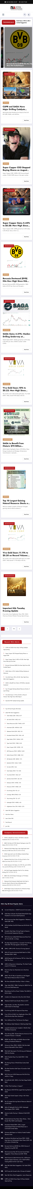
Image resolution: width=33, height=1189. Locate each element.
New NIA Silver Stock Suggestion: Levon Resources (18, 1175)
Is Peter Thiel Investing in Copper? (14, 1086)
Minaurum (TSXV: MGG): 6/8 (14, 787)
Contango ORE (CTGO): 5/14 (14, 794)
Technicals (6, 330)
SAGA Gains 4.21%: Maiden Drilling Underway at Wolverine (16, 335)
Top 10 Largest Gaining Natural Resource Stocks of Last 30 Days (16, 502)
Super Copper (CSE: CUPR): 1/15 (15, 747)
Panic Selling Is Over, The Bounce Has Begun (17, 1020)
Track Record (9, 822)
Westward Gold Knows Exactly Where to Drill (16, 1001)
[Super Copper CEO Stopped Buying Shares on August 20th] (16, 143)
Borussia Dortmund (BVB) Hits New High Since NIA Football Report (15, 64)
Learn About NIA (9, 818)
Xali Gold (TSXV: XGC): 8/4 (13, 719)
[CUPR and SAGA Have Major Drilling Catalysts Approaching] (16, 85)
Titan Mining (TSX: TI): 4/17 (13, 798)
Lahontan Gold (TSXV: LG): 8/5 (14, 779)
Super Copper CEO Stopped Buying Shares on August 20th (16, 168)
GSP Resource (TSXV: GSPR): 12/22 (15, 751)
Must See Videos (9, 814)
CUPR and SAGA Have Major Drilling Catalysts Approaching (14, 108)
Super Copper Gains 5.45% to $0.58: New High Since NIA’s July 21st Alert (16, 224)
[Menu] (3, 15)
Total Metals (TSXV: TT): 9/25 (14, 771)
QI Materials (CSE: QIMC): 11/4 (14, 759)
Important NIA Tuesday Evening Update (14, 609)
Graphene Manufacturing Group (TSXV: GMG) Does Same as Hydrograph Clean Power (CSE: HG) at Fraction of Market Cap (18, 1140)
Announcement (7, 439)
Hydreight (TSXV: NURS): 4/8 (14, 802)
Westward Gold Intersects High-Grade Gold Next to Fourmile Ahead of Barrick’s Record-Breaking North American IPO (15, 883)
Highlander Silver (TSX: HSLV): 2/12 (15, 806)
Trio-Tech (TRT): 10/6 (12, 767)
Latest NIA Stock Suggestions (12, 712)
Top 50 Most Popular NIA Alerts (13, 709)
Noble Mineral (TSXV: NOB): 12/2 (15, 755)
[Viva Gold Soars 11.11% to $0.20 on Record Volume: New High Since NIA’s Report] (16, 533)
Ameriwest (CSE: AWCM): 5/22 (14, 727)
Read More (26, 120)
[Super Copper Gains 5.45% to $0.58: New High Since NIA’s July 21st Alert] (16, 201)
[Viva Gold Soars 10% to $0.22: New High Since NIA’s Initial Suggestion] (16, 368)
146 (14, 629)
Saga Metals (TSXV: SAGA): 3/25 (15, 739)
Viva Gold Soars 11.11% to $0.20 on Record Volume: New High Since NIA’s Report (15, 554)
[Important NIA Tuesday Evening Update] (16, 587)
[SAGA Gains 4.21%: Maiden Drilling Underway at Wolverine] (16, 312)
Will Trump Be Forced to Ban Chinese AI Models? (18, 1171)
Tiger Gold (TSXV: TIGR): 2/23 (14, 743)
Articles (6, 102)
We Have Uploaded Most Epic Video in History (17, 981)
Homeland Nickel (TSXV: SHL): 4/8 (15, 735)
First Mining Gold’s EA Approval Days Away (16, 1010)
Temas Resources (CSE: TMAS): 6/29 (16, 723)
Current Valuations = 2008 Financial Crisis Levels (18, 910)
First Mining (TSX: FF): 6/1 (13, 790)
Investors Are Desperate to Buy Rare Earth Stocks (17, 997)
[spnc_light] (29, 14)
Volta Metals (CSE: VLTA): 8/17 (14, 715)
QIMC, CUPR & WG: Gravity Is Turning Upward (17, 948)
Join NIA (7, 826)
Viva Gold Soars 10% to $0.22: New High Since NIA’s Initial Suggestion (14, 389)
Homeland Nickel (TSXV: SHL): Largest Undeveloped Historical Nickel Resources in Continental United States (16, 1126)
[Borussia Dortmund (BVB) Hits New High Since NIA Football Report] (15, 47)
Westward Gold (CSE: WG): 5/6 (14, 731)
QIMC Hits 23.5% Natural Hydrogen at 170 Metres (16, 876)
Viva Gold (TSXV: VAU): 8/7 (14, 775)
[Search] (25, 14)
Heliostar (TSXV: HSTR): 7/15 (14, 783)
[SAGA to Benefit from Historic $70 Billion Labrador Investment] (16, 422)
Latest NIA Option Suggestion (12, 810)
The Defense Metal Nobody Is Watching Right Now (18, 1024)
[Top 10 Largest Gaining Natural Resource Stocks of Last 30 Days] (16, 479)
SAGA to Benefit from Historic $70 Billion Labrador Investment (13, 444)
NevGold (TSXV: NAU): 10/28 (14, 763)
